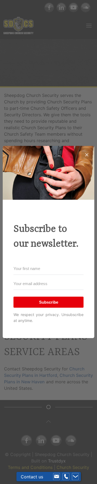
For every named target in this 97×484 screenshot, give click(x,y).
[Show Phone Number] (66, 477)
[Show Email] (56, 477)
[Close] (86, 153)
